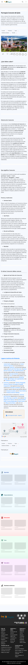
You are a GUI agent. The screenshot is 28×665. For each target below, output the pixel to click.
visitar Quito (7, 364)
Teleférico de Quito (10, 380)
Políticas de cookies (5, 652)
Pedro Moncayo (8, 398)
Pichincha (6, 382)
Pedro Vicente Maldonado (10, 401)
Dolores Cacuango (13, 384)
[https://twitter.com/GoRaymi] (21, 615)
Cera (10, 375)
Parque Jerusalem (11, 391)
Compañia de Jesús (19, 370)
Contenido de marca (5, 650)
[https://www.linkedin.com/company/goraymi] (23, 618)
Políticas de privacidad (5, 649)
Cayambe (15, 398)
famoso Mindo (22, 399)
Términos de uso (5, 645)
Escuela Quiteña (14, 374)
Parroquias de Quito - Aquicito (15, 415)
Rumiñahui (12, 403)
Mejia (7, 403)
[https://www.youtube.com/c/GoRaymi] (19, 618)
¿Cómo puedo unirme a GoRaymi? (4, 642)
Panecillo (12, 367)
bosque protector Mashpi (13, 392)
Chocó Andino (22, 391)
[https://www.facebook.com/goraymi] (18, 615)
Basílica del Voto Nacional (14, 369)
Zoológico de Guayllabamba (17, 379)
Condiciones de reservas (6, 647)
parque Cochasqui (15, 387)
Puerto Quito (21, 401)
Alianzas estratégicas (19, 648)
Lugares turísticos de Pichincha (10, 358)
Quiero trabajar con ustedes (21, 650)
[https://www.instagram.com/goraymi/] (24, 615)
